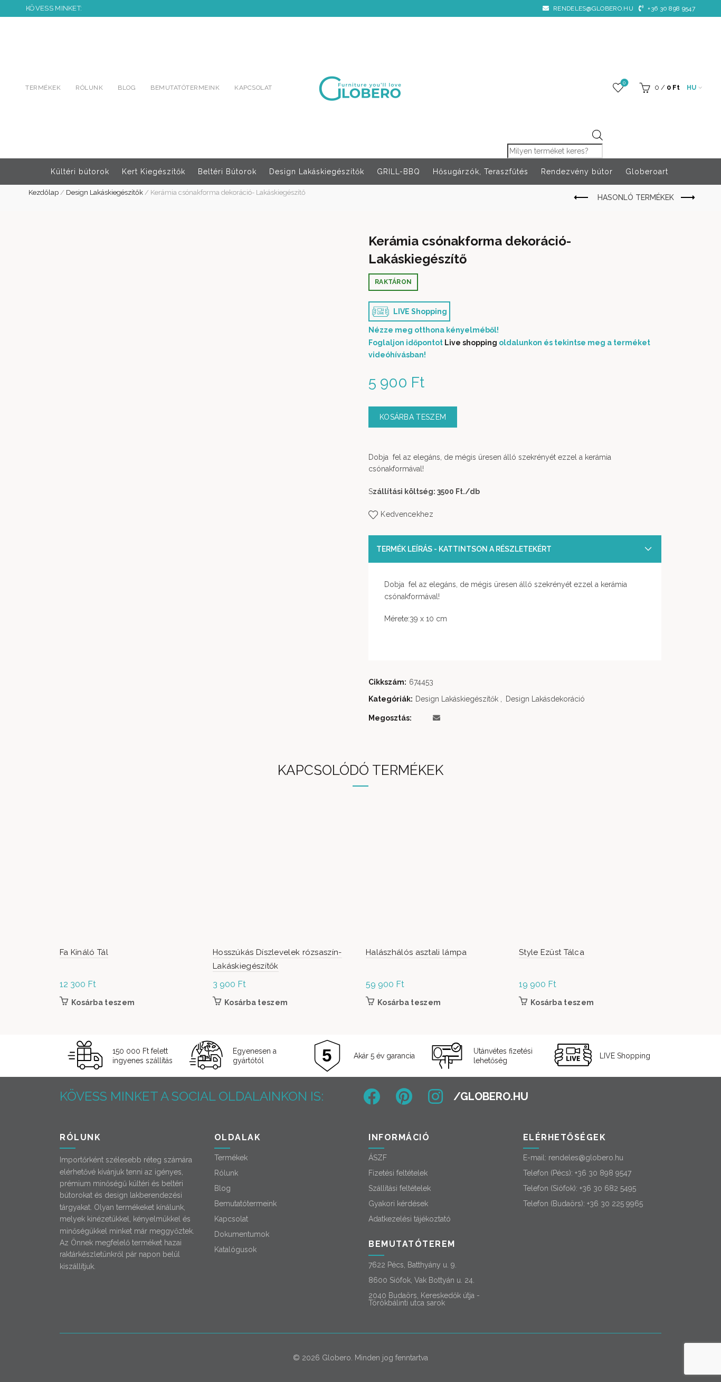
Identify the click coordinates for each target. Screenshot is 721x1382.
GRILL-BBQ (398, 171)
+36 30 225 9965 (615, 1203)
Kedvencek (624, 83)
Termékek (43, 87)
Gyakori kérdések (398, 1203)
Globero (336, 1357)
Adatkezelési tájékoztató (409, 1219)
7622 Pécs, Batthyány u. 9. (412, 1265)
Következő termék (687, 198)
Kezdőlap (44, 192)
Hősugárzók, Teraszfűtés (480, 171)
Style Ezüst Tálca (551, 952)
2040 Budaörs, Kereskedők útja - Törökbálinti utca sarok (424, 1299)
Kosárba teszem (413, 417)
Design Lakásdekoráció (545, 699)
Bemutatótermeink (185, 87)
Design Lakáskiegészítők (316, 171)
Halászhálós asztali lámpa (416, 952)
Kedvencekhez (407, 514)
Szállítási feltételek (399, 1188)
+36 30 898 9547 (670, 8)
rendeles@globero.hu (592, 8)
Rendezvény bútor (577, 171)
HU (692, 87)
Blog (127, 87)
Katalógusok (235, 1249)
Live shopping (470, 342)
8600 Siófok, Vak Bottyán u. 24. (421, 1280)
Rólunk (89, 87)
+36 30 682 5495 (608, 1188)
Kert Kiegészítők (153, 171)
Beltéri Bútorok (227, 171)
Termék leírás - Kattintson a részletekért (464, 549)
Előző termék (582, 198)
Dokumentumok (241, 1234)
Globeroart (646, 171)
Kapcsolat (253, 87)
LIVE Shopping (419, 311)
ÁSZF (377, 1157)
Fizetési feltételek (398, 1173)
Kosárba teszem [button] (103, 1002)
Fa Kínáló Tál (84, 952)
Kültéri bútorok (80, 171)
